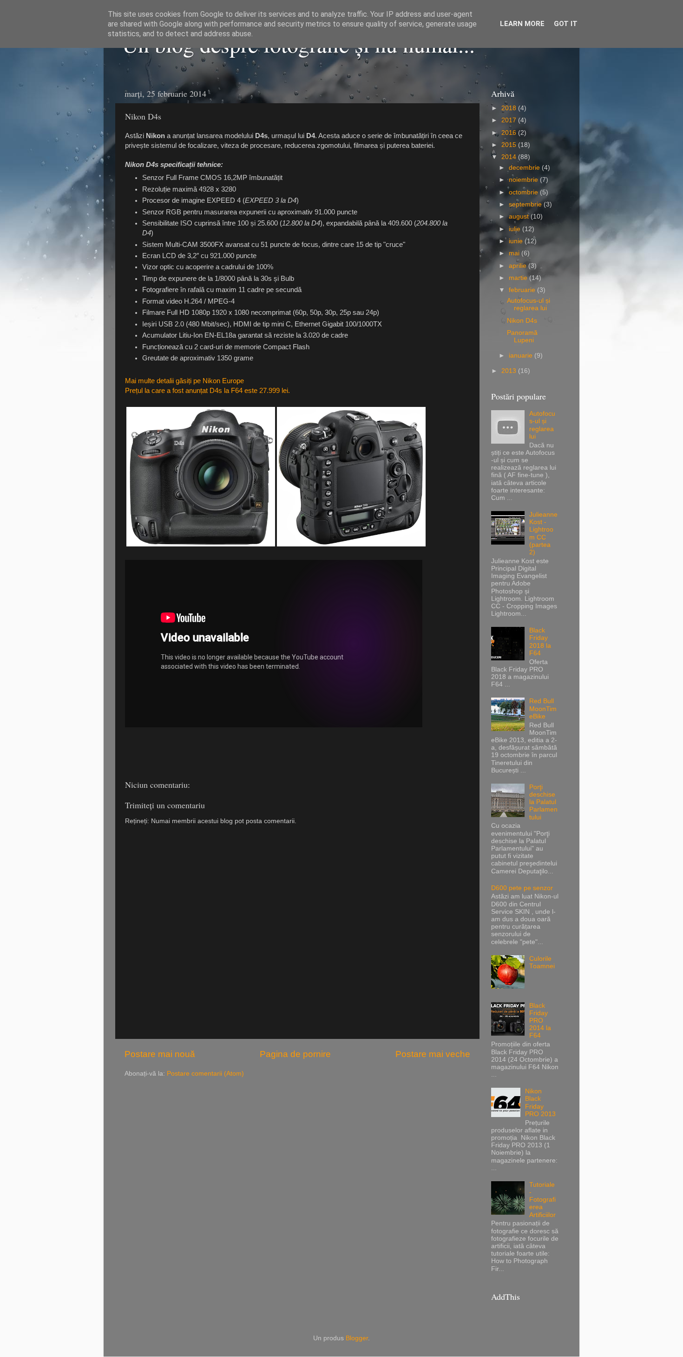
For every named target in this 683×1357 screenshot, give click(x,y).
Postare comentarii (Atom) (205, 1073)
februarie (523, 289)
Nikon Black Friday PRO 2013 (540, 1103)
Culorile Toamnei (542, 962)
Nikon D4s (522, 320)
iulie (515, 229)
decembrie (525, 167)
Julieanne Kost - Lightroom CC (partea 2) (543, 533)
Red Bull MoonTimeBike (543, 708)
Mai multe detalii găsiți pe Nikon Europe (184, 381)
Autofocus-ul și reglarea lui (528, 304)
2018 (509, 108)
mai (515, 253)
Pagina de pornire (295, 1054)
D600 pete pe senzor (522, 888)
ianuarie (521, 355)
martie (519, 277)
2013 (509, 370)
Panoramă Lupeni (522, 336)
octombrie (524, 192)
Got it (566, 24)
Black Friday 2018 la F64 (540, 642)
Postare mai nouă (160, 1054)
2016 (509, 132)
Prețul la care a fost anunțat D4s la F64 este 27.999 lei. (207, 390)
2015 (509, 144)
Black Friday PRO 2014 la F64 (540, 1020)
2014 (509, 156)
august (520, 216)
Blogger (357, 1338)
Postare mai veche (432, 1054)
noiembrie (524, 179)
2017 (509, 120)
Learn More (522, 24)
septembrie (526, 204)
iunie (517, 241)
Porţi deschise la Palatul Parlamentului (543, 802)
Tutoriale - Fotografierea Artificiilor (542, 1199)
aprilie (518, 265)
